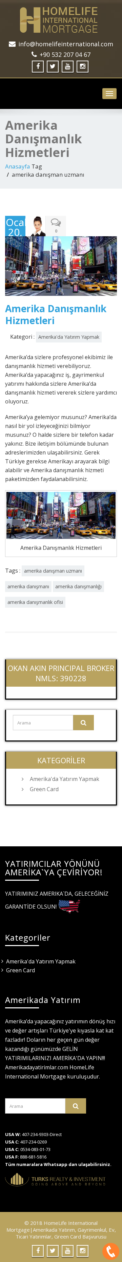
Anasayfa (17, 166)
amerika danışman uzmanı (53, 571)
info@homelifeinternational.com (65, 44)
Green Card (44, 789)
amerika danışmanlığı (78, 586)
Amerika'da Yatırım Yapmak (68, 337)
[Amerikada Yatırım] (61, 20)
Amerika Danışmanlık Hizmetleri (55, 314)
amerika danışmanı (28, 586)
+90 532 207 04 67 (65, 54)
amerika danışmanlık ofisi (35, 602)
